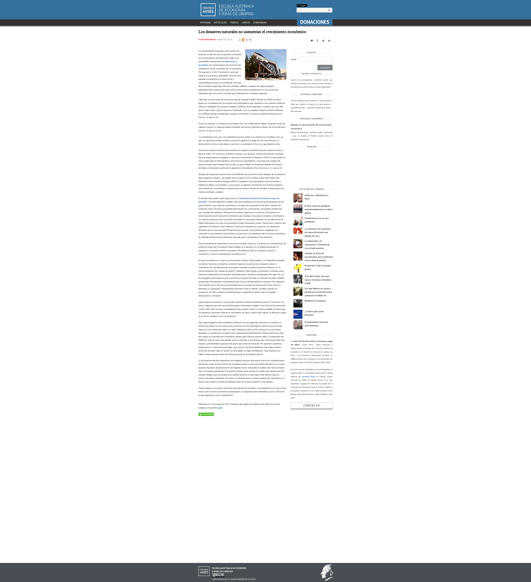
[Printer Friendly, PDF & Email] (206, 414)
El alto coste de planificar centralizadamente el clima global (318, 209)
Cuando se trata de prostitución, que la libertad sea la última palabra (319, 257)
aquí (220, 407)
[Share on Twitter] (324, 40)
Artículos (220, 22)
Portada (205, 22)
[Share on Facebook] (318, 40)
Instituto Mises (308, 376)
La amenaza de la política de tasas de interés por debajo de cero (318, 232)
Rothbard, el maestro (315, 300)
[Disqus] (242, 450)
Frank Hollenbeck (207, 39)
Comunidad (260, 22)
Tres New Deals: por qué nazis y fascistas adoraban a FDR (318, 280)
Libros (246, 22)
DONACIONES (314, 22)
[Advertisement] (312, 168)
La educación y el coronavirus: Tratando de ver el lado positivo (317, 244)
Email (294, 59)
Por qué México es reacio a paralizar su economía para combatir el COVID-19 (318, 292)
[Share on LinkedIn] (330, 40)
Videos (234, 22)
